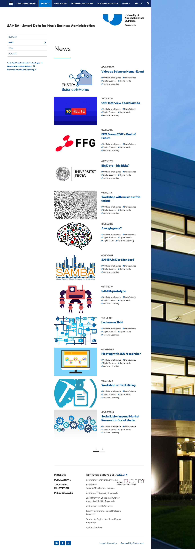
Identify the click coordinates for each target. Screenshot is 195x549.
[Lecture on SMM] (75, 330)
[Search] (148, 3)
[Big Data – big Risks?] (75, 173)
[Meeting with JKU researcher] (75, 362)
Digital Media (125, 81)
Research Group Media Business (20, 66)
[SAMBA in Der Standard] (75, 268)
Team (11, 48)
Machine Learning (111, 84)
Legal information (108, 543)
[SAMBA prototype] (75, 299)
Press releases (63, 492)
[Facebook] (62, 543)
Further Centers (94, 527)
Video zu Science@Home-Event (122, 71)
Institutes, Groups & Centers (104, 474)
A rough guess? (111, 228)
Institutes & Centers (26, 3)
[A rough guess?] (75, 236)
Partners (13, 54)
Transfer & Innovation (82, 3)
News (11, 42)
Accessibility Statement (132, 543)
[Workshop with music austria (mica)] (75, 205)
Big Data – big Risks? (115, 165)
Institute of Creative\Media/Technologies (23, 63)
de (141, 3)
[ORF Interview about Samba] (75, 111)
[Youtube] (68, 543)
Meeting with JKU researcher (121, 353)
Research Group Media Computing (20, 70)
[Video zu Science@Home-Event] (75, 79)
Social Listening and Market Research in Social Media (120, 418)
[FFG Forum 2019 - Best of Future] (75, 142)
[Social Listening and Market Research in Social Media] (75, 424)
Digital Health (125, 237)
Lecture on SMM (112, 322)
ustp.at (125, 3)
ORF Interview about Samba (120, 103)
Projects (45, 3)
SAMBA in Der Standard (117, 259)
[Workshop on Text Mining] (75, 393)
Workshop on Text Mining (118, 385)
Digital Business (109, 81)
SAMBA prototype (113, 291)
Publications (60, 3)
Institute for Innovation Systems (102, 479)
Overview (13, 37)
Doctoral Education (108, 3)
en (136, 3)
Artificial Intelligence (112, 77)
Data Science (130, 77)
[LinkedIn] (56, 543)
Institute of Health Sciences (99, 506)
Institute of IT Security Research (102, 492)
